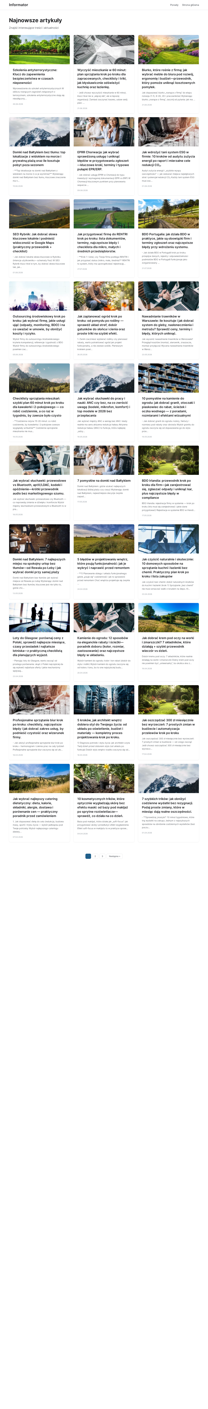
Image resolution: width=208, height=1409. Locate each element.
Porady (174, 4)
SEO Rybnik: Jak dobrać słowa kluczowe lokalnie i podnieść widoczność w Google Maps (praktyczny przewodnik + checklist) (35, 242)
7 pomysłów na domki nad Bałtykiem (104, 480)
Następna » (114, 856)
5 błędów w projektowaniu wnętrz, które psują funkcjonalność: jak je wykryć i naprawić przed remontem (103, 563)
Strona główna (190, 4)
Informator (18, 5)
